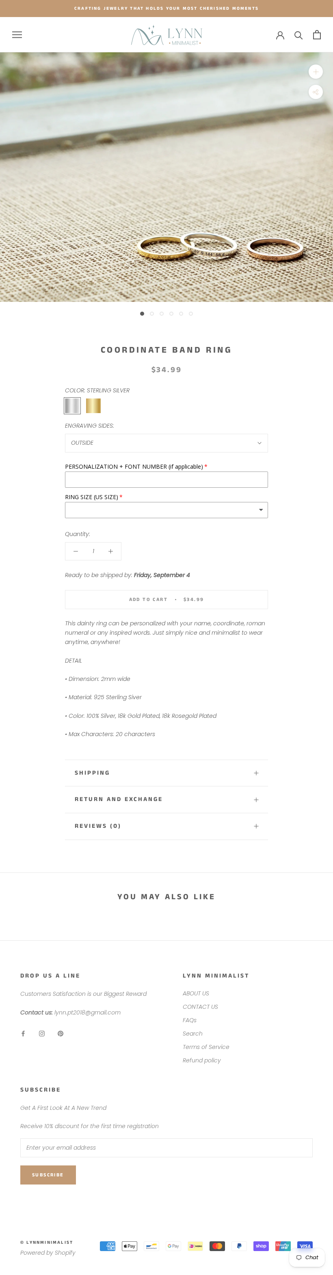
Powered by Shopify (48, 1253)
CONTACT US (200, 1007)
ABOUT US (196, 993)
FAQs (190, 1020)
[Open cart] (317, 34)
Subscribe (48, 1175)
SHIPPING (92, 773)
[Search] (298, 34)
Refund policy (202, 1060)
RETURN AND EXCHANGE (119, 799)
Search (193, 1033)
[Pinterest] (60, 1033)
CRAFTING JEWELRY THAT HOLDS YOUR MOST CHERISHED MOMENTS (166, 8)
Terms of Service (206, 1047)
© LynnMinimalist (46, 1242)
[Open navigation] (17, 34)
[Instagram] (42, 1033)
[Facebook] (23, 1033)
